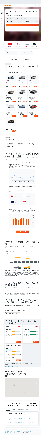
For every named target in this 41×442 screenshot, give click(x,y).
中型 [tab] (10, 251)
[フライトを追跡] (1, 21)
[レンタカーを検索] (1, 13)
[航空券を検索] (1, 9)
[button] (2, 6)
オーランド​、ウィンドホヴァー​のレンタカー (30, 423)
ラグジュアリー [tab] (34, 251)
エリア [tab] (8, 409)
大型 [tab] (13, 251)
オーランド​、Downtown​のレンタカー (14, 420)
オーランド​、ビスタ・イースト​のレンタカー (15, 423)
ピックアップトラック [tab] (26, 251)
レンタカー (11, 431)
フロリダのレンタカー (8, 432)
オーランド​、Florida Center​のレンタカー (29, 420)
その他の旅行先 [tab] (13, 409)
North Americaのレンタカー (18, 431)
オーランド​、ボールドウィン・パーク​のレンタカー (30, 416)
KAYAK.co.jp (7, 431)
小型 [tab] (7, 251)
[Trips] (1, 24)
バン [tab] (19, 251)
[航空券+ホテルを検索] (1, 16)
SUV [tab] (16, 251)
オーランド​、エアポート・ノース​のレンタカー (15, 416)
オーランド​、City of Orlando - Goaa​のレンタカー (15, 419)
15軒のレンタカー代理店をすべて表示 (11, 366)
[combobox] (9, 15)
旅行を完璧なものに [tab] (21, 409)
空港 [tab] (27, 409)
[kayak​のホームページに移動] (7, 5)
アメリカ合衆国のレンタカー (28, 431)
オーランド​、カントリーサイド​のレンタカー (30, 419)
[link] (22, 232)
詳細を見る (13, 86)
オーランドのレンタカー (16, 432)
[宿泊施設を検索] (1, 11)
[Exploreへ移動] (1, 19)
